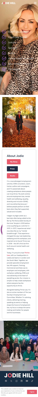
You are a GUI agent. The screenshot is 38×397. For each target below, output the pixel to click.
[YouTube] (27, 381)
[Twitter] (11, 381)
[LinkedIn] (21, 381)
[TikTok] (32, 381)
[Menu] (35, 3)
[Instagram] (16, 381)
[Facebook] (6, 381)
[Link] (9, 3)
